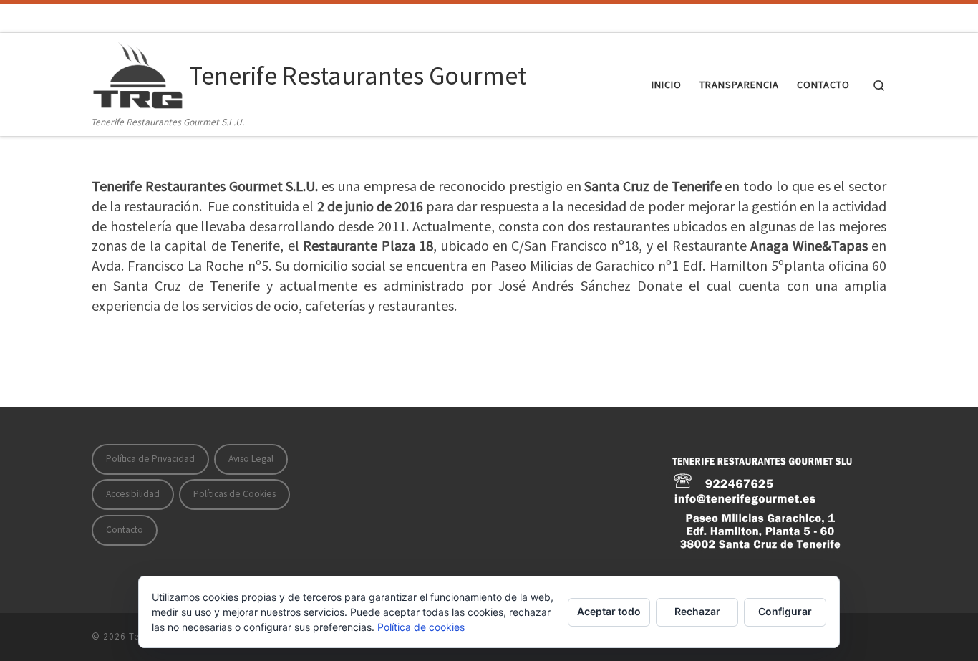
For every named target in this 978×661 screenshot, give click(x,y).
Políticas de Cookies (234, 494)
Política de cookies (421, 627)
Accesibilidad (133, 494)
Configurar (785, 611)
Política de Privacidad (150, 459)
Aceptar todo (609, 611)
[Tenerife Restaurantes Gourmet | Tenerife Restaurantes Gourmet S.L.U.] (138, 73)
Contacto (124, 530)
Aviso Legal (250, 459)
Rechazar (697, 611)
